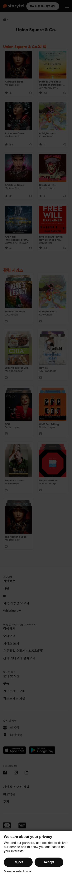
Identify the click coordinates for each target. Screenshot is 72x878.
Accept (49, 862)
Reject (18, 862)
